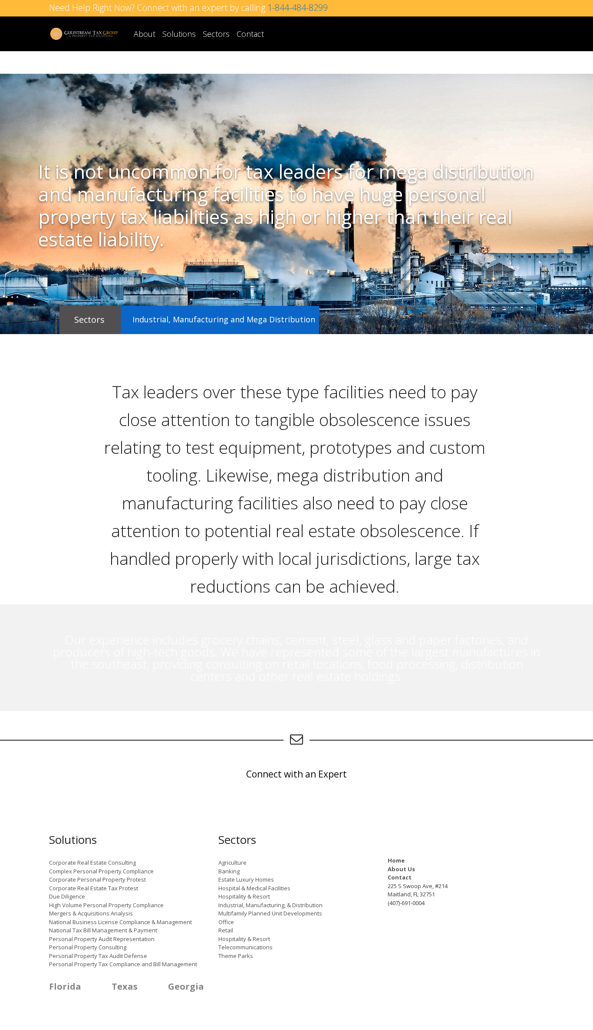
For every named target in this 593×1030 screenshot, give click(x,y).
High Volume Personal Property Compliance (106, 905)
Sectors (216, 34)
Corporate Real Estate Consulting (92, 862)
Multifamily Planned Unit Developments (270, 913)
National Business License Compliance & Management (120, 922)
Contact (250, 34)
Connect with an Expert (296, 774)
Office (226, 922)
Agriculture (232, 862)
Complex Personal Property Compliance (101, 871)
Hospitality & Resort (244, 896)
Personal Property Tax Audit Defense (98, 956)
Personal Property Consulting (87, 947)
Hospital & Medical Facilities (254, 888)
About (144, 34)
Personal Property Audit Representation (102, 939)
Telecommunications (245, 947)
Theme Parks (235, 956)
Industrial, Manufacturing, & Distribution (270, 905)
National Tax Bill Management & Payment (103, 930)
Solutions (179, 34)
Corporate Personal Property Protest (97, 879)
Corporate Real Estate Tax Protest (93, 888)
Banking (229, 871)
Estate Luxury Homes (246, 879)
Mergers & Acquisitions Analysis (91, 913)
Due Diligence (67, 896)
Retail (225, 930)
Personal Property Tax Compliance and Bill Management (123, 964)
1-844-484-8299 (297, 7)
